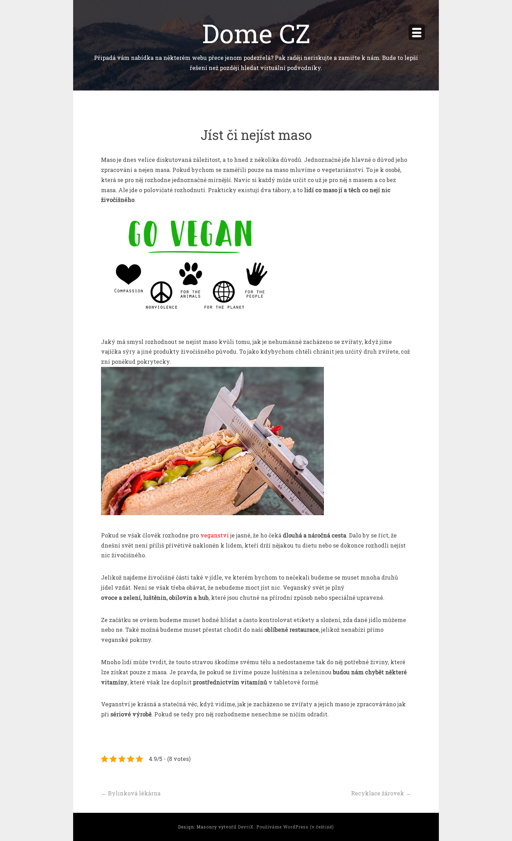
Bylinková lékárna (131, 793)
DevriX (246, 827)
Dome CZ (256, 33)
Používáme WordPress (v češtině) (295, 827)
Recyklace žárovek (381, 793)
